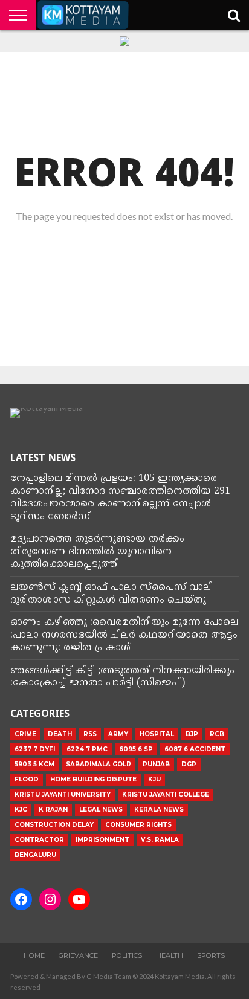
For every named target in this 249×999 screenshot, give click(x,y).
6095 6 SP (136, 749)
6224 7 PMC (87, 749)
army (118, 734)
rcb (217, 734)
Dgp (188, 764)
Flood (27, 779)
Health (169, 955)
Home (34, 955)
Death (60, 734)
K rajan (53, 809)
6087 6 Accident (194, 749)
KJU (154, 779)
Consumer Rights (138, 825)
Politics (127, 955)
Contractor (39, 840)
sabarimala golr (98, 764)
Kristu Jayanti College (165, 794)
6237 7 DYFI (35, 749)
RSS (90, 734)
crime (25, 734)
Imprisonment (102, 840)
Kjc (21, 809)
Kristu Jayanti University (63, 794)
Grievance (78, 955)
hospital (157, 734)
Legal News (101, 809)
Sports (211, 955)
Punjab (156, 764)
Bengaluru (35, 855)
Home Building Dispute (93, 779)
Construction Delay (54, 825)
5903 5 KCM (34, 764)
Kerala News (159, 809)
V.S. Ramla (160, 840)
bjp (192, 734)
